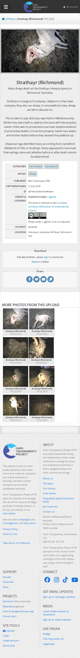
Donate (7, 577)
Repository (13, 606)
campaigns (24, 519)
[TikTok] (65, 579)
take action (30, 523)
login (46, 257)
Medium (36, 261)
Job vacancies (50, 506)
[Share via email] (43, 279)
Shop (6, 587)
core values (9, 513)
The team (48, 483)
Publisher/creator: (37, 196)
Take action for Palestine (16, 542)
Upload (10, 630)
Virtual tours (9, 616)
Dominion (17, 601)
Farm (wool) (51, 166)
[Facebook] (47, 579)
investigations (10, 523)
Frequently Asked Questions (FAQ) (58, 500)
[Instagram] (56, 579)
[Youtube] (75, 579)
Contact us (49, 511)
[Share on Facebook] (29, 279)
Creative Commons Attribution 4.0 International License (48, 206)
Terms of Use (10, 534)
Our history (49, 488)
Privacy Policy (10, 529)
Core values (49, 493)
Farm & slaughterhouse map (18, 611)
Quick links (9, 645)
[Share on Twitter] (36, 279)
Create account (11, 640)
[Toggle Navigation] (5, 7)
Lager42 (52, 196)
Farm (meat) (35, 166)
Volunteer (8, 581)
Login (6, 635)
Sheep (32, 173)
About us (48, 478)
